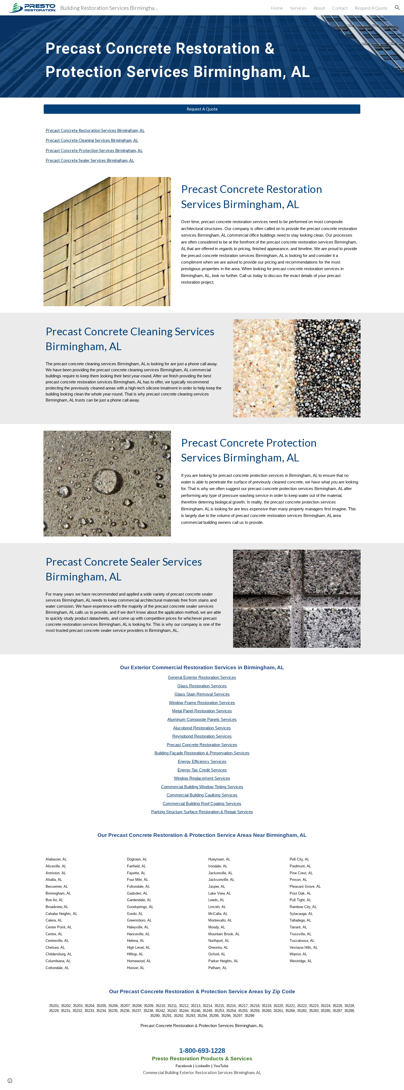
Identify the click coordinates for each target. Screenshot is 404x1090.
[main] (188, 56)
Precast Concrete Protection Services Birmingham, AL (94, 150)
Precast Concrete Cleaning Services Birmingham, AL (92, 140)
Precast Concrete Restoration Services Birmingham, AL (95, 130)
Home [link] (277, 7)
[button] (397, 7)
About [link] (319, 7)
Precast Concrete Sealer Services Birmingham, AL (90, 160)
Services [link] (298, 7)
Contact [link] (340, 7)
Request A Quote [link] (371, 7)
